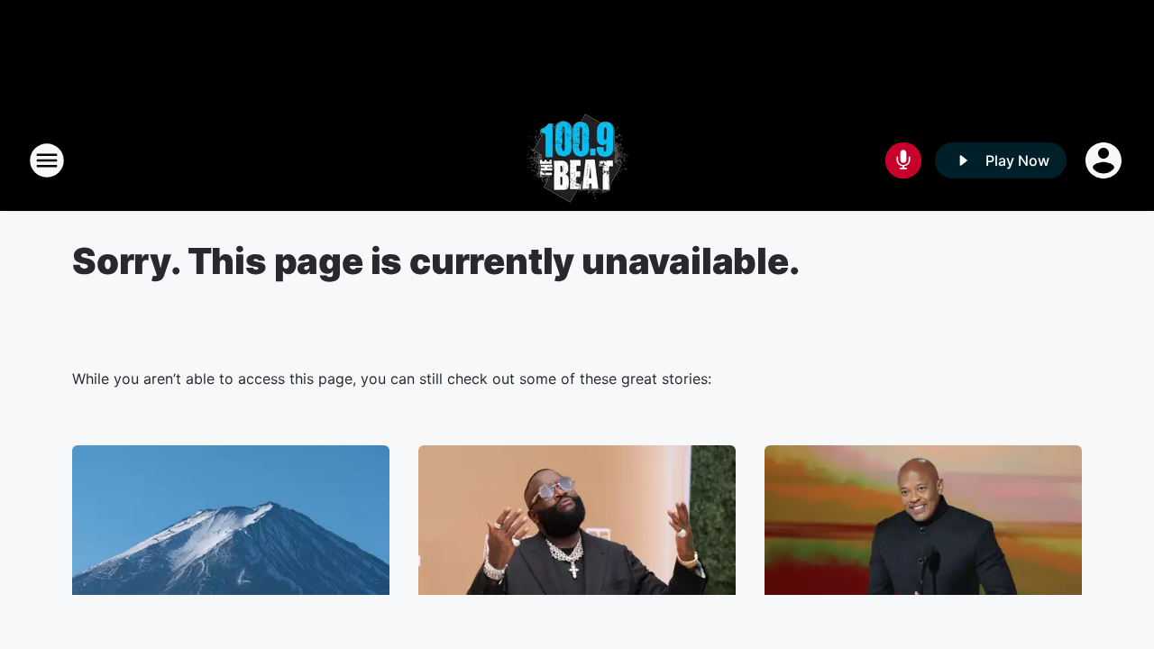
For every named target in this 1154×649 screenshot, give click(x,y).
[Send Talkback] (903, 160)
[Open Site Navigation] (47, 160)
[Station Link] (577, 160)
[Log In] (1105, 160)
